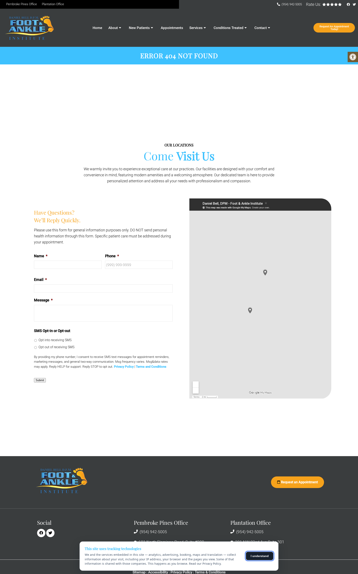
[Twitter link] (354, 4)
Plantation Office (53, 4)
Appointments (172, 28)
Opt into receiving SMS (55, 340)
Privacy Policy (124, 366)
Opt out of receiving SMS (56, 347)
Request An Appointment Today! (334, 28)
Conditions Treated (228, 28)
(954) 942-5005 (292, 4)
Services (196, 28)
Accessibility (158, 572)
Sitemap (139, 572)
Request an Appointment (299, 482)
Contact (260, 28)
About (113, 28)
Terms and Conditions (151, 366)
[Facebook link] (349, 4)
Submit (40, 380)
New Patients (139, 28)
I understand (260, 556)
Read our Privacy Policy (205, 564)
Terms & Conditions (210, 572)
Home (97, 28)
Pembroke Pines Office (21, 4)
